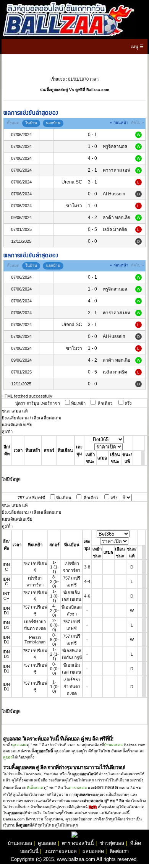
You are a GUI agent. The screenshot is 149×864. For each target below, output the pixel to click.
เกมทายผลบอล (60, 851)
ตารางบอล (78, 788)
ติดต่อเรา (119, 851)
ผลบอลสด (93, 851)
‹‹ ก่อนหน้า (119, 122)
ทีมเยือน (63, 497)
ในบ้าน (31, 123)
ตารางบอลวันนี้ (78, 843)
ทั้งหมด (13, 123)
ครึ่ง (128, 403)
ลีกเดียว (105, 403)
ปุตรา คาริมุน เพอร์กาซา (37, 403)
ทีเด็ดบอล (35, 788)
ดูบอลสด (19, 745)
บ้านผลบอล (113, 745)
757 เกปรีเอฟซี (31, 497)
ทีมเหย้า (78, 403)
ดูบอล (8, 757)
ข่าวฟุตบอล (112, 843)
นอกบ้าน (53, 123)
